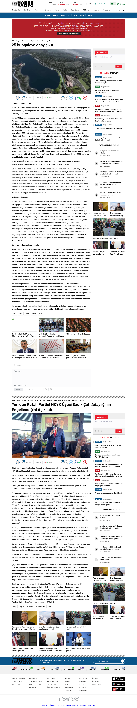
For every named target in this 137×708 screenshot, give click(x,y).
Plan (40, 314)
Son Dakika (16, 10)
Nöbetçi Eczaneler (35, 684)
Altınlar (67, 678)
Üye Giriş (95, 678)
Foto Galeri (75, 10)
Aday (14, 606)
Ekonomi (48, 10)
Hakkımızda (46, 705)
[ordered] (37, 389)
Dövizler (67, 681)
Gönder (18, 389)
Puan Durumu (69, 669)
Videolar (86, 10)
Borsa (14, 669)
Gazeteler (107, 10)
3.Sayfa (47, 15)
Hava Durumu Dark (18, 678)
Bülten (63, 15)
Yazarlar (96, 10)
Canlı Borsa (51, 678)
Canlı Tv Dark (33, 678)
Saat (49, 606)
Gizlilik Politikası (60, 705)
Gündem (38, 10)
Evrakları (30, 606)
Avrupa (55, 15)
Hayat (82, 15)
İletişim (52, 705)
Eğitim (75, 15)
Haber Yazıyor (16, 41)
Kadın (65, 10)
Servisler (27, 10)
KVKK (74, 705)
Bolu (14, 314)
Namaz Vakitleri (27, 669)
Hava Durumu (54, 669)
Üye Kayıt (95, 681)
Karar (27, 314)
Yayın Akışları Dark (35, 681)
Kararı (34, 314)
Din (69, 15)
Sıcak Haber (83, 690)
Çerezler (68, 705)
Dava (20, 314)
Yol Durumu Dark (17, 681)
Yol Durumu (104, 669)
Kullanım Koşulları (82, 705)
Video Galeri (83, 681)
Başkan (21, 606)
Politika (89, 15)
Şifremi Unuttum (98, 684)
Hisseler (81, 669)
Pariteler (92, 669)
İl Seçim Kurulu (40, 606)
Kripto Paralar (119, 669)
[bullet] (40, 389)
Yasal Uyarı (91, 705)
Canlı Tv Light (16, 684)
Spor (57, 10)
